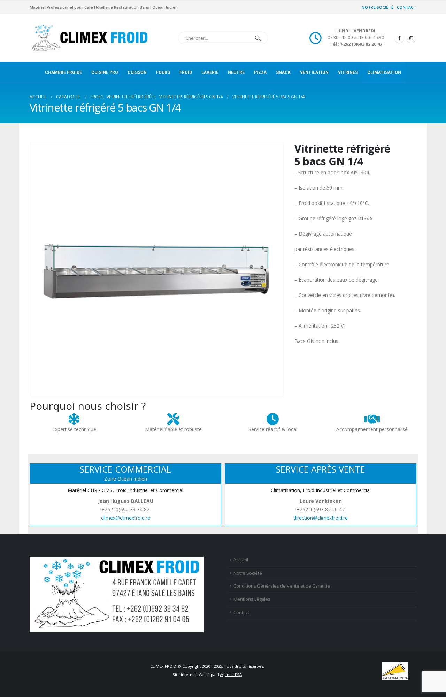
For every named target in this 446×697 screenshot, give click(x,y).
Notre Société (377, 7)
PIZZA (260, 72)
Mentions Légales (251, 599)
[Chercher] (258, 38)
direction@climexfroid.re (320, 517)
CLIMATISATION (384, 72)
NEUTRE (236, 72)
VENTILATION (314, 72)
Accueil (240, 560)
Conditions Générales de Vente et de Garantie (281, 586)
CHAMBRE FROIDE (63, 72)
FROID (185, 72)
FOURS (163, 72)
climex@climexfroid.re (125, 517)
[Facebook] (399, 38)
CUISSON (137, 72)
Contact (406, 7)
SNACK (283, 72)
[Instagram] (411, 38)
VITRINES (348, 72)
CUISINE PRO (104, 72)
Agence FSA (231, 674)
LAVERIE (209, 72)
